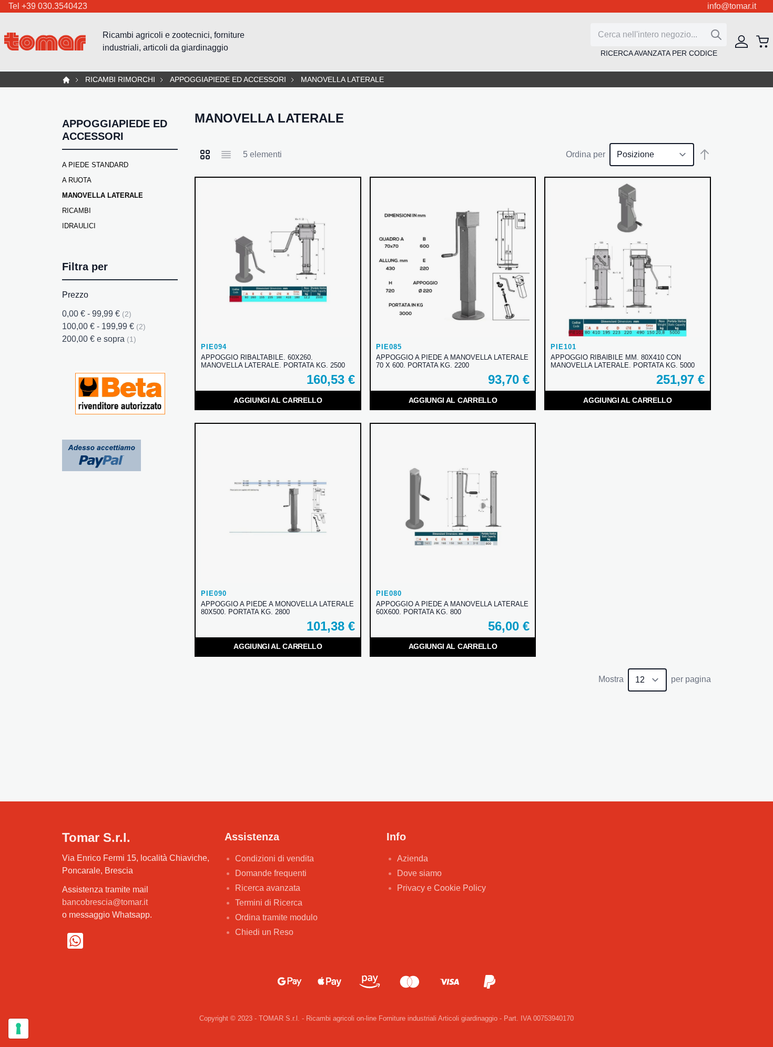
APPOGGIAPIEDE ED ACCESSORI (228, 80)
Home (66, 80)
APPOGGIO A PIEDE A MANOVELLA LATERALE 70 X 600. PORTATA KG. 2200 (452, 361)
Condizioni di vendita (274, 858)
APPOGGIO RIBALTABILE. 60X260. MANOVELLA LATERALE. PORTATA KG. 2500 (273, 361)
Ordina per (585, 154)
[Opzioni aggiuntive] (101, 455)
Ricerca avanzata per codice (659, 53)
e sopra (99, 338)
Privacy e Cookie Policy (441, 887)
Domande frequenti (271, 873)
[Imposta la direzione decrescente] (704, 154)
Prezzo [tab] (75, 294)
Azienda (412, 858)
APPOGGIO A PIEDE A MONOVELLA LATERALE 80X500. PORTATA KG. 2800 (277, 608)
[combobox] (659, 34)
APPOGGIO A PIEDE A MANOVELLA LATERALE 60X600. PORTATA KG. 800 (452, 608)
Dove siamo (419, 873)
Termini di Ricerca (268, 902)
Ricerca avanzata (267, 887)
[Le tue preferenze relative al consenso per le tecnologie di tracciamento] (18, 1029)
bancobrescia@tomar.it (105, 902)
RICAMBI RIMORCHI (120, 80)
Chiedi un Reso (264, 932)
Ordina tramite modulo (276, 917)
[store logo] (45, 42)
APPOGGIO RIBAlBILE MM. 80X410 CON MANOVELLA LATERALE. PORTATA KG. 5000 (623, 361)
